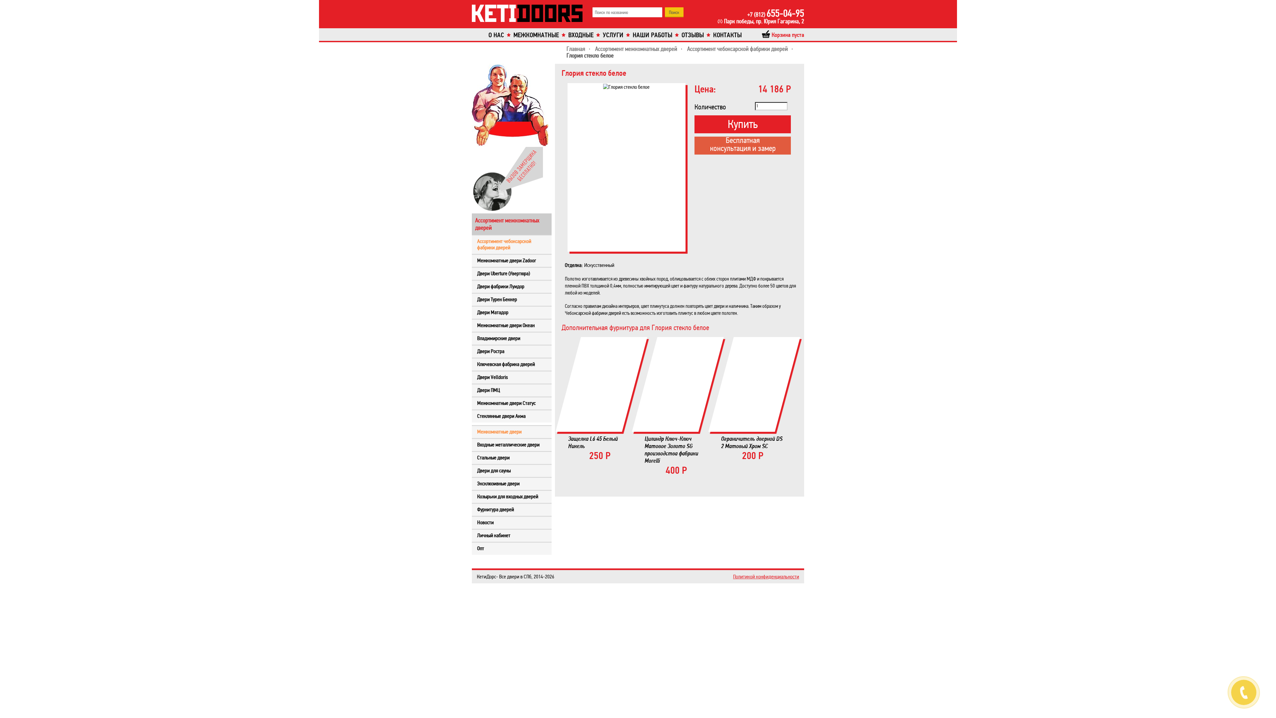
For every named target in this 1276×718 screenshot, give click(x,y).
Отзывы (693, 35)
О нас (496, 35)
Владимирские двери (498, 338)
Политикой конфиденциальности (766, 576)
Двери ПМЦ (488, 390)
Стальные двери (493, 457)
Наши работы (652, 35)
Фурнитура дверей (495, 509)
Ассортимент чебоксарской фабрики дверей (504, 244)
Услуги (613, 35)
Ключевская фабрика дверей (506, 364)
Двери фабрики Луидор (500, 286)
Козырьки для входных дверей (507, 496)
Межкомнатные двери (499, 431)
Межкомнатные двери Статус (506, 403)
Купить (743, 124)
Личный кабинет (493, 535)
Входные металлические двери (508, 444)
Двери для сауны (494, 470)
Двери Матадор (492, 312)
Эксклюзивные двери (498, 483)
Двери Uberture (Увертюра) (503, 273)
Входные (580, 35)
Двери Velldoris (492, 377)
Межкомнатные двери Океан (506, 325)
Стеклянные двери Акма (501, 416)
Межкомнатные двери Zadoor (506, 260)
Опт (480, 548)
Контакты (727, 35)
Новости (485, 522)
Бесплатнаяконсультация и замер (743, 145)
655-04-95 (775, 13)
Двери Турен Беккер (497, 299)
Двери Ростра (490, 351)
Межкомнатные (536, 35)
